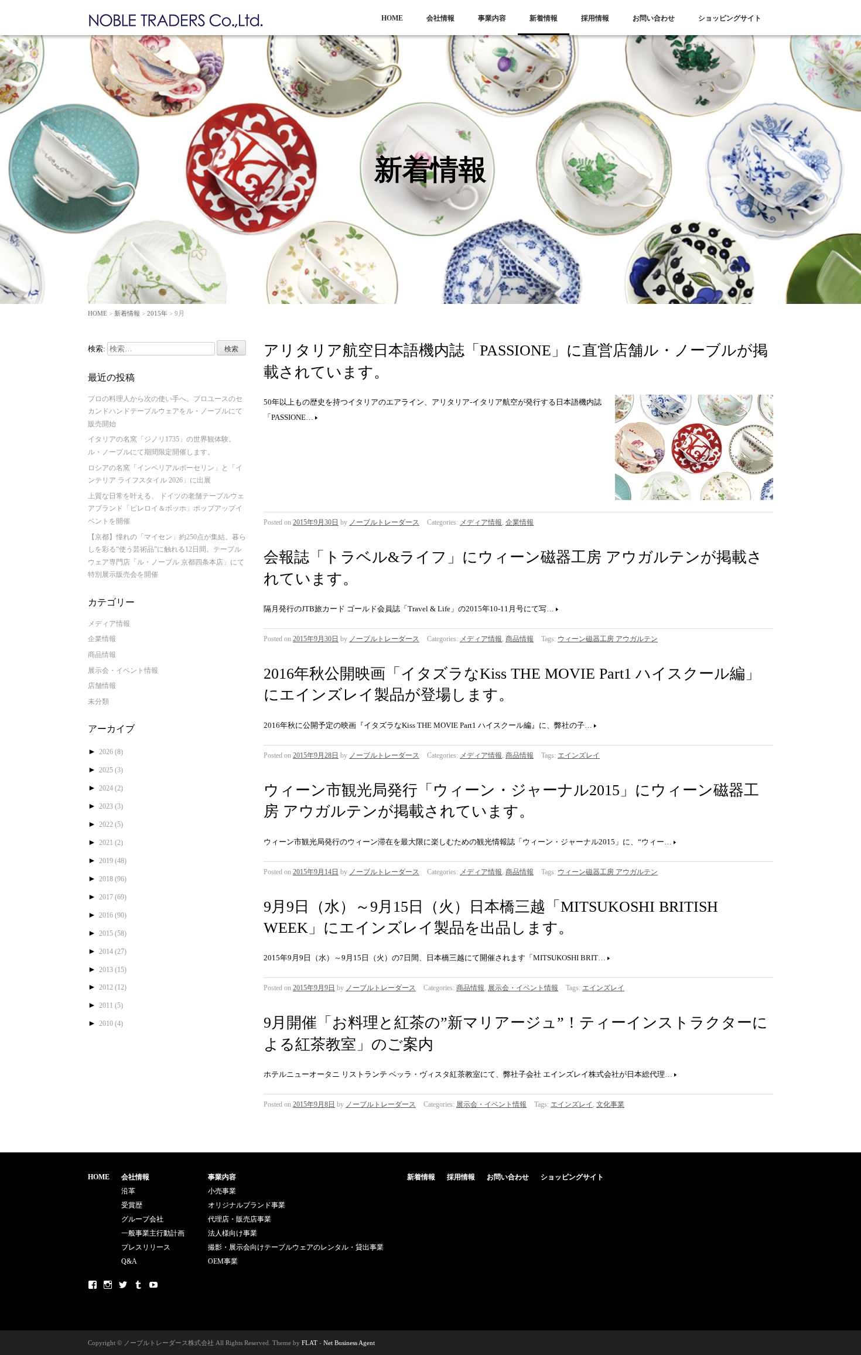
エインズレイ (579, 755)
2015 (113, 933)
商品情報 (519, 639)
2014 (113, 951)
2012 (113, 987)
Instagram (107, 1284)
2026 (111, 752)
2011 (111, 1005)
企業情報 (519, 522)
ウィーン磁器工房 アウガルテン (608, 639)
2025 (111, 770)
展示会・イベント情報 (523, 988)
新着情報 (543, 18)
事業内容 (492, 18)
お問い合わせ (654, 18)
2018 (113, 879)
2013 (113, 970)
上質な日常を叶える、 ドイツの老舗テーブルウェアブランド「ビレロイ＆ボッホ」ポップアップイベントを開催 (166, 508)
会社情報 (440, 18)
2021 (111, 843)
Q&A (129, 1261)
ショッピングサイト (729, 18)
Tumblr (138, 1284)
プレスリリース (145, 1247)
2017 (113, 897)
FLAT (309, 1342)
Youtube (153, 1284)
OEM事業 (223, 1261)
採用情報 (595, 18)
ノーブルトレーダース (384, 522)
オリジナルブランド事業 (246, 1205)
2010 (111, 1023)
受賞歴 (131, 1205)
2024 (111, 788)
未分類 (98, 701)
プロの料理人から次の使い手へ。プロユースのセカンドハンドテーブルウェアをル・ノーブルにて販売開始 (165, 411)
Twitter (123, 1284)
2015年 (157, 313)
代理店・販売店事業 (239, 1219)
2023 (111, 806)
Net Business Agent (349, 1342)
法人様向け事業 (232, 1233)
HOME (392, 18)
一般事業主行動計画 (152, 1233)
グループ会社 (142, 1219)
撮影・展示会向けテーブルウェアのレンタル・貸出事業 (296, 1247)
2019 (113, 861)
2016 (113, 915)
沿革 (128, 1191)
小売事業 (222, 1191)
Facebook (92, 1284)
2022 (111, 824)
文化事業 (610, 1104)
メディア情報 (481, 522)
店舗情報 (102, 686)
